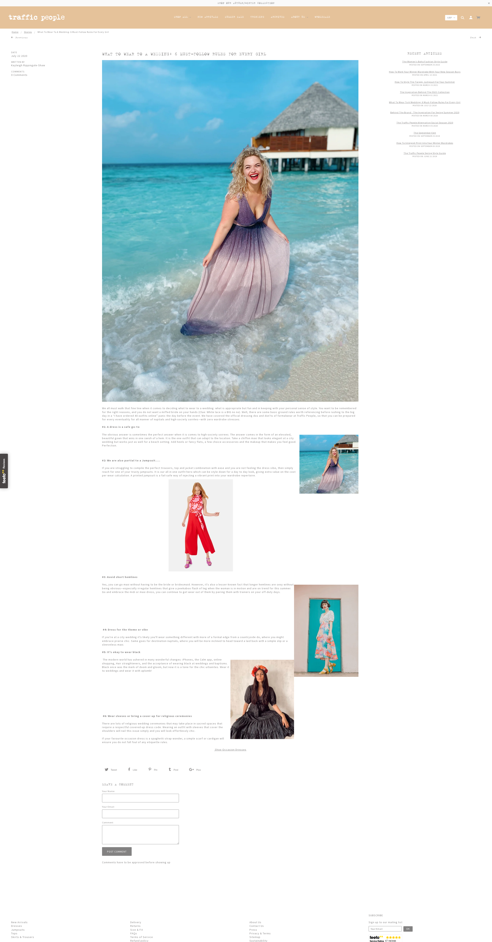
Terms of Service (141, 937)
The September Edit (425, 132)
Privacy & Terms (260, 933)
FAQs (133, 933)
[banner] (36, 18)
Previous (21, 37)
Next (474, 37)
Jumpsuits (18, 929)
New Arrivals (19, 922)
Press (253, 929)
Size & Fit (136, 929)
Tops (14, 933)
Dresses (16, 926)
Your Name (108, 791)
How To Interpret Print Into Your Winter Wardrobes (424, 143)
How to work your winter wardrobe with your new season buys (424, 71)
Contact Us (256, 926)
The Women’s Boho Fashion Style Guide (424, 61)
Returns (135, 926)
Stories (28, 32)
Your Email (108, 806)
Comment (107, 822)
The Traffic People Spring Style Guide (425, 153)
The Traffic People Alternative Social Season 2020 (424, 122)
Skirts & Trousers (22, 937)
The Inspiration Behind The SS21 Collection (425, 92)
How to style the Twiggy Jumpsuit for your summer (425, 81)
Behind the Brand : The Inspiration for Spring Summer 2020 (424, 112)
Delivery (135, 922)
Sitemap (254, 937)
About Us (255, 922)
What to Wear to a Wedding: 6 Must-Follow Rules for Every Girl (184, 54)
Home (15, 32)
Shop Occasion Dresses (230, 749)
